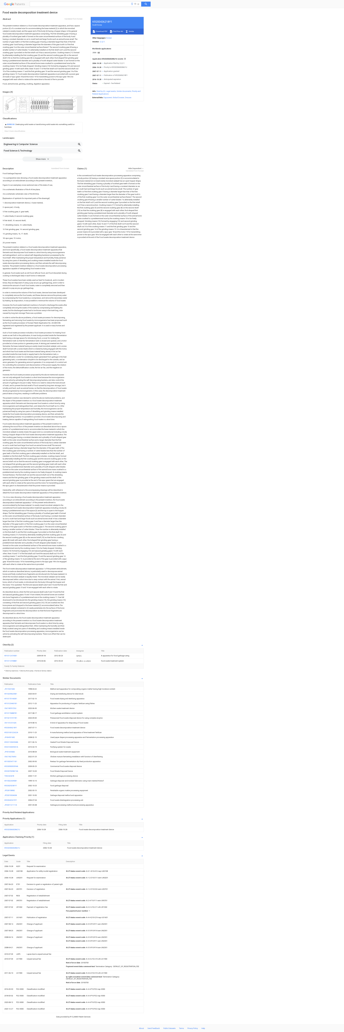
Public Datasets (169, 1028)
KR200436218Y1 (10, 728)
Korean (109, 38)
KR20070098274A (11, 771)
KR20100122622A (11, 732)
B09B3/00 (11, 124)
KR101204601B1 (10, 703)
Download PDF (102, 31)
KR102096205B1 (10, 694)
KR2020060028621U (12, 829)
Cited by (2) (100, 91)
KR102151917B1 (10, 718)
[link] (42, 125)
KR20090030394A (11, 766)
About (141, 1028)
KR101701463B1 (10, 699)
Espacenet (108, 98)
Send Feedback (154, 1028)
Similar (131, 31)
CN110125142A (10, 723)
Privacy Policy (192, 1028)
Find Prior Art (118, 31)
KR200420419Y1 (10, 800)
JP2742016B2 (9, 689)
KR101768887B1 (10, 713)
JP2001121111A (10, 805)
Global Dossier (118, 98)
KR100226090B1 (10, 781)
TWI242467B (9, 776)
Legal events (111, 91)
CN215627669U (10, 757)
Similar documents (124, 91)
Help (203, 1028)
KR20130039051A (11, 747)
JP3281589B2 (9, 790)
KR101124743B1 (10, 656)
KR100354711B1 (10, 761)
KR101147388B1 (10, 661)
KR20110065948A (11, 742)
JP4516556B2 (9, 752)
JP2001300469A (10, 795)
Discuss (128, 98)
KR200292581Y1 (10, 786)
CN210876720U (10, 708)
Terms (181, 1028)
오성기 (102, 42)
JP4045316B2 (9, 737)
